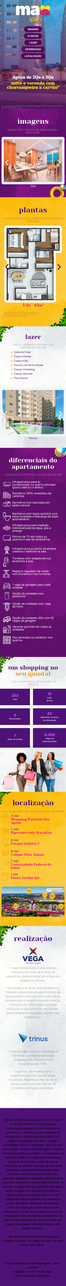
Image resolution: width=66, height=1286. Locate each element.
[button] (33, 29)
